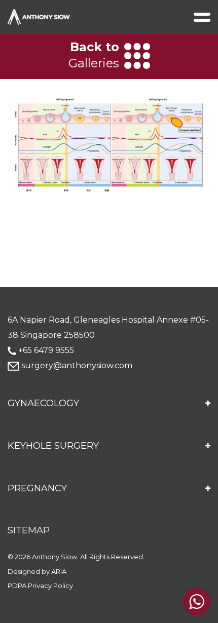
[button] (109, 404)
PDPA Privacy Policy (40, 585)
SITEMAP (29, 530)
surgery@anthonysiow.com (75, 365)
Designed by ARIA (37, 571)
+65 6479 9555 (45, 350)
